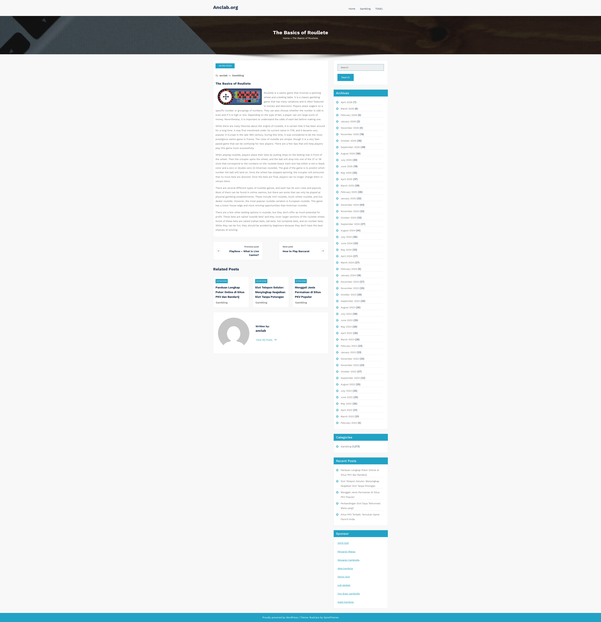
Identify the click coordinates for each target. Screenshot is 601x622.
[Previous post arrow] (219, 251)
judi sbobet (344, 585)
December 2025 (350, 128)
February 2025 (349, 192)
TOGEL (379, 8)
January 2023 (348, 352)
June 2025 (347, 166)
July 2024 (346, 237)
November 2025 (350, 134)
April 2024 (346, 256)
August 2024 (348, 230)
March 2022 (347, 416)
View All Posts (264, 339)
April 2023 (346, 333)
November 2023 (350, 288)
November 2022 (350, 365)
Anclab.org (225, 7)
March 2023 (347, 339)
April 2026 (346, 102)
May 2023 (346, 326)
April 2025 (346, 179)
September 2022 (350, 378)
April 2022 (346, 410)
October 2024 (348, 217)
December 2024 (350, 204)
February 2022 (349, 422)
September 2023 (350, 301)
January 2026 (348, 121)
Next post (288, 246)
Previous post (251, 246)
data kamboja (345, 568)
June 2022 (347, 397)
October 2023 (348, 294)
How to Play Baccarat (296, 251)
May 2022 (346, 403)
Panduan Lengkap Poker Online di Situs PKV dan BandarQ (230, 292)
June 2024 (347, 243)
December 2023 (350, 281)
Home (352, 8)
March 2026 (347, 108)
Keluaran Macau (346, 551)
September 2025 (350, 147)
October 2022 (348, 371)
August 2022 (348, 384)
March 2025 (347, 185)
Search (345, 77)
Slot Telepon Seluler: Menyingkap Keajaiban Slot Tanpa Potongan (270, 292)
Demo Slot (344, 576)
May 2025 (346, 172)
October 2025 (348, 140)
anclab (223, 75)
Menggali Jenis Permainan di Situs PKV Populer (308, 292)
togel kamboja (346, 602)
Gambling (365, 8)
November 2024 (350, 211)
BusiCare (314, 617)
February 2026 (349, 115)
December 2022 (350, 358)
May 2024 (346, 249)
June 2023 (347, 320)
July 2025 (346, 160)
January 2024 (348, 275)
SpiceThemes (331, 617)
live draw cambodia (349, 593)
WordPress (292, 617)
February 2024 (349, 269)
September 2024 (350, 224)
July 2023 (346, 313)
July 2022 (346, 390)
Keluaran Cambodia (348, 560)
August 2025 (348, 153)
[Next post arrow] (323, 251)
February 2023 (349, 346)
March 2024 (347, 262)
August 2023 (348, 307)
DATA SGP (343, 543)
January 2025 (348, 198)
